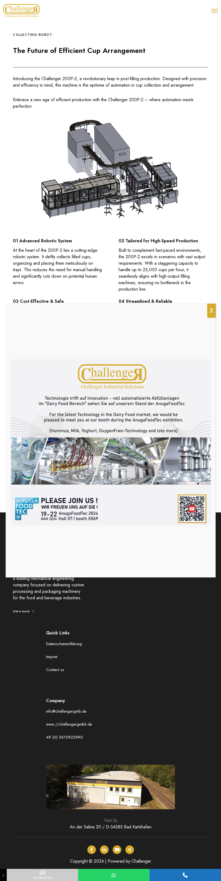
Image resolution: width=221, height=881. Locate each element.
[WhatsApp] (114, 875)
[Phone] (185, 875)
